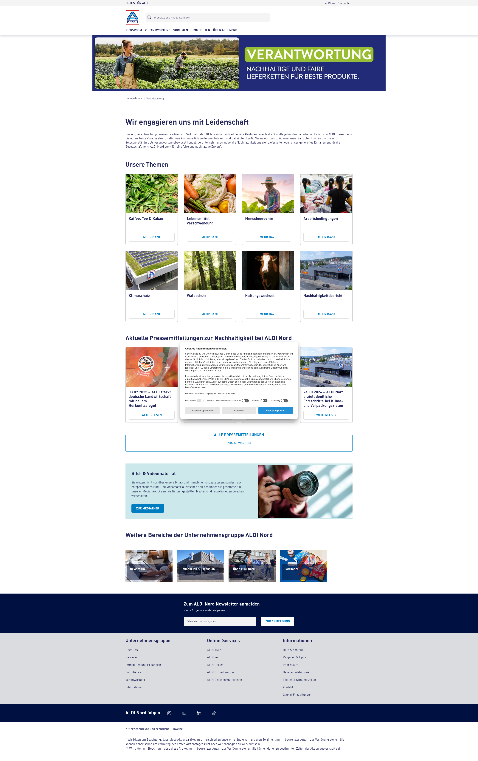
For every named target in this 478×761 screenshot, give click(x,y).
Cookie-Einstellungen (297, 694)
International (133, 687)
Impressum (290, 665)
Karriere (131, 657)
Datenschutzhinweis (296, 672)
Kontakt (288, 687)
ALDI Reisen (215, 665)
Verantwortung (135, 679)
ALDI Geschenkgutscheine (224, 679)
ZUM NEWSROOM (239, 443)
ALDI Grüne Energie (220, 672)
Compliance (133, 672)
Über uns (131, 650)
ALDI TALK (214, 650)
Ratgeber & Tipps (294, 657)
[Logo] (132, 17)
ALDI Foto (213, 657)
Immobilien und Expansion (143, 665)
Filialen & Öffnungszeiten (299, 679)
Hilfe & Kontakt (293, 650)
